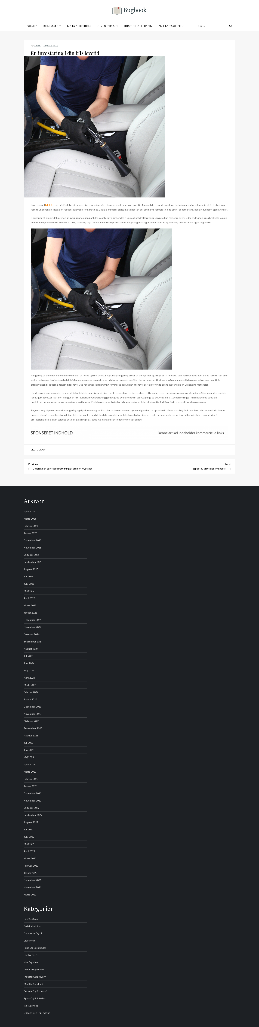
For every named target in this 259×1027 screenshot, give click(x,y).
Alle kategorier (170, 26)
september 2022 (33, 814)
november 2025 (32, 547)
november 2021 (32, 887)
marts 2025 (30, 605)
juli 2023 (28, 742)
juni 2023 (29, 749)
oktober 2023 (31, 721)
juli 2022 (28, 829)
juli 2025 (28, 576)
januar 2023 (30, 786)
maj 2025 (29, 590)
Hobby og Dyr (31, 954)
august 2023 (31, 735)
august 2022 (31, 822)
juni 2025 (29, 583)
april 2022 (29, 851)
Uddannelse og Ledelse (37, 1012)
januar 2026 (30, 533)
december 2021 (32, 880)
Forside (32, 26)
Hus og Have (31, 962)
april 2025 (29, 598)
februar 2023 (31, 778)
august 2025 (31, 569)
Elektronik (29, 940)
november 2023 (32, 713)
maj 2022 (29, 843)
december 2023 (32, 706)
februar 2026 (31, 525)
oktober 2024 (31, 634)
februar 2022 (31, 865)
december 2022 (32, 793)
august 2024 (31, 648)
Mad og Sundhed (33, 983)
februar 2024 (31, 692)
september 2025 (33, 561)
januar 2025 (30, 612)
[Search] (230, 26)
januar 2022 (30, 872)
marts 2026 (30, 518)
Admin (37, 45)
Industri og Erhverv (138, 26)
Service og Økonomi (35, 991)
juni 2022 (29, 836)
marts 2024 (30, 684)
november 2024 (32, 627)
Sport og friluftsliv (34, 998)
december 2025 (32, 540)
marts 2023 (30, 771)
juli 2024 (28, 655)
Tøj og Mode (31, 1005)
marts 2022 (30, 858)
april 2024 (29, 677)
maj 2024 (29, 670)
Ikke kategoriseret (34, 969)
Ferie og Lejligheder (35, 947)
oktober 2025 (31, 554)
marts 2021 (30, 894)
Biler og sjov (52, 26)
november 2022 (32, 800)
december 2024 (32, 619)
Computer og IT (107, 26)
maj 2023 (29, 757)
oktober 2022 (31, 807)
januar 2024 (30, 699)
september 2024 (33, 641)
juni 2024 (29, 663)
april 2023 (29, 764)
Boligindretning (79, 26)
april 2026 (29, 511)
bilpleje (49, 204)
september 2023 (33, 728)
